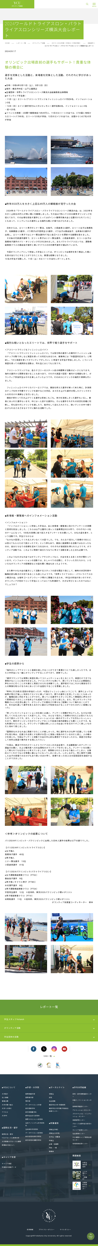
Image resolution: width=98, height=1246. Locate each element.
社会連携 (52, 1101)
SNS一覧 (48, 1056)
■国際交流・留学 (10, 1128)
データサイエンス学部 (33, 1105)
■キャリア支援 (9, 1157)
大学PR (4, 1116)
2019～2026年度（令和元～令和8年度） (66, 43)
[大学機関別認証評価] (40, 1068)
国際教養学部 (30, 1094)
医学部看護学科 (31, 1112)
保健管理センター (79, 1120)
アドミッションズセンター (82, 1110)
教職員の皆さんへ (8, 1145)
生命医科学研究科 (31, 1129)
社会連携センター (79, 1133)
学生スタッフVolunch (14, 1019)
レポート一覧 (21, 43)
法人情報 (5, 1097)
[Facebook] (33, 1049)
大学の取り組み (7, 1105)
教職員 (51, 1151)
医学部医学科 (30, 1108)
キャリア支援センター (80, 1130)
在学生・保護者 (54, 1137)
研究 (50, 1097)
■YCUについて (8, 1087)
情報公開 (5, 1101)
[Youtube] (64, 1049)
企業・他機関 (54, 1144)
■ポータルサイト (57, 1087)
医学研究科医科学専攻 (33, 1136)
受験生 (51, 1094)
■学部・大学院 (32, 1087)
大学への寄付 (6, 1108)
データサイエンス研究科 (34, 1133)
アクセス (5, 1112)
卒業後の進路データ (9, 1167)
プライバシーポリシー (47, 1229)
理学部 (27, 1101)
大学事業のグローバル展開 (11, 1141)
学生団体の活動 (11, 1037)
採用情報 (30, 1229)
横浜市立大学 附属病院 (57, 1105)
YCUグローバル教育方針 (10, 1138)
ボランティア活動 (39, 43)
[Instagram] (54, 1049)
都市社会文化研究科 (32, 1116)
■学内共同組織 (79, 1087)
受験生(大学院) (54, 1133)
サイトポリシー (65, 1229)
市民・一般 (53, 1148)
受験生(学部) (53, 1129)
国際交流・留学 (7, 1134)
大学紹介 (5, 1094)
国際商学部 (29, 1097)
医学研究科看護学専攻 (33, 1140)
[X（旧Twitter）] (44, 1049)
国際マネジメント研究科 (34, 1119)
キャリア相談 (6, 1163)
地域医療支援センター (80, 1144)
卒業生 (51, 1140)
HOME (7, 43)
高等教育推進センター (80, 1106)
